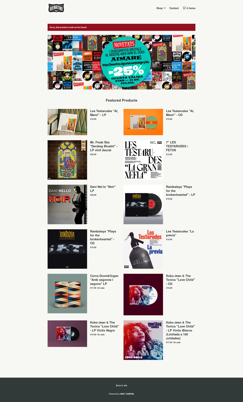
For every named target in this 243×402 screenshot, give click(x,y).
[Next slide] (192, 62)
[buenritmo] (56, 8)
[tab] (120, 92)
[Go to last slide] (51, 62)
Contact (174, 8)
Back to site (121, 385)
